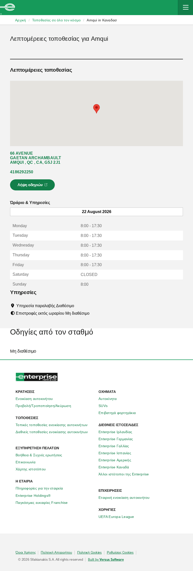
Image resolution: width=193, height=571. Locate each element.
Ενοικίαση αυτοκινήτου (34, 399)
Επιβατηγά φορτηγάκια (117, 413)
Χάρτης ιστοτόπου (31, 469)
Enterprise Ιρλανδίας (115, 432)
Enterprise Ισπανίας (115, 453)
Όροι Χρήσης (26, 552)
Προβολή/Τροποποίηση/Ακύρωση (43, 406)
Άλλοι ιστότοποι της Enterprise (124, 474)
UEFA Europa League (116, 517)
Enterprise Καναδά (114, 467)
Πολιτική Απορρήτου (56, 552)
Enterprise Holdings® (33, 496)
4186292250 (21, 172)
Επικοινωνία (25, 462)
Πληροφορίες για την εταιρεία (39, 488)
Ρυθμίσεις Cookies (120, 552)
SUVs (103, 406)
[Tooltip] (78, 305)
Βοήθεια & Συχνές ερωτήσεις (39, 455)
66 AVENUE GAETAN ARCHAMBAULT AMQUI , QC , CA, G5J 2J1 (35, 158)
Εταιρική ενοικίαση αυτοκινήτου (124, 498)
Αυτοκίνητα (108, 399)
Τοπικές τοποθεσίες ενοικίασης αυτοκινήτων (51, 425)
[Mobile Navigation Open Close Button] (185, 7)
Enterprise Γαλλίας (114, 446)
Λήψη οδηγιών (33, 186)
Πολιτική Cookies (89, 552)
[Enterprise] (7, 7)
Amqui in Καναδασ (102, 20)
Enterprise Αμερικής (115, 460)
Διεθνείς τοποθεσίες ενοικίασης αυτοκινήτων (52, 432)
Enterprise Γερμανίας (116, 439)
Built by (106, 559)
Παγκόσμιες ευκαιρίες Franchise (42, 503)
